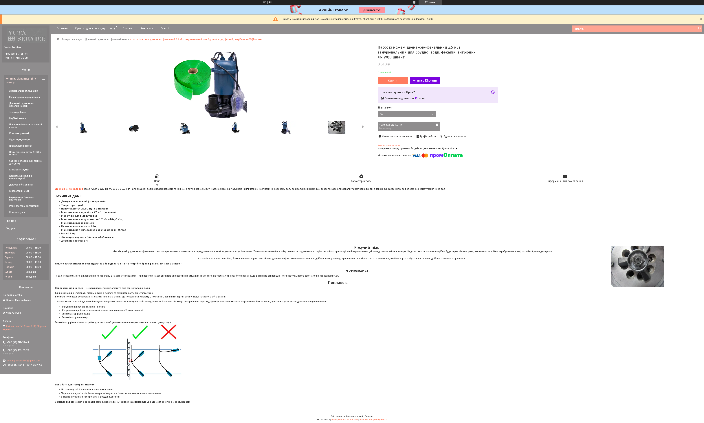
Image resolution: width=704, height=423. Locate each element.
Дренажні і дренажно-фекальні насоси (107, 39)
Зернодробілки (17, 112)
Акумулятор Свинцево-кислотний (22, 198)
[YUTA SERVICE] (27, 35)
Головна (62, 28)
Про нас (128, 28)
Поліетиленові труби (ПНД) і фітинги (25, 153)
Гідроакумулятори (19, 139)
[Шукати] (699, 28)
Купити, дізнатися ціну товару (95, 28)
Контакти (146, 28)
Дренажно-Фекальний (69, 188)
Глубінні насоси (17, 118)
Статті (164, 28)
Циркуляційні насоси (20, 145)
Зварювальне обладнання (23, 90)
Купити (392, 80)
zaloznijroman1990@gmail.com (23, 360)
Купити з (418, 80)
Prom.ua (369, 416)
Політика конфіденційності (373, 419)
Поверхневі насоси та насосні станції (25, 126)
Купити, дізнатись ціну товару (21, 80)
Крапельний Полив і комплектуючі (20, 177)
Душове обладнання (21, 184)
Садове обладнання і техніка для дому (25, 162)
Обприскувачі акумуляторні (24, 97)
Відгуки (10, 228)
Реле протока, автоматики (24, 205)
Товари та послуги (72, 39)
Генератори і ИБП (19, 190)
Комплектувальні (19, 133)
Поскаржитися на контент (344, 419)
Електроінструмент (19, 169)
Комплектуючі (17, 212)
